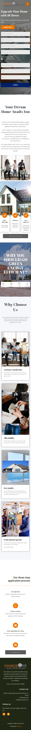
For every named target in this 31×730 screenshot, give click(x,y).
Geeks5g (18, 726)
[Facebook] (4, 714)
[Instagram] (8, 714)
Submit (15, 85)
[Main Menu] (27, 4)
